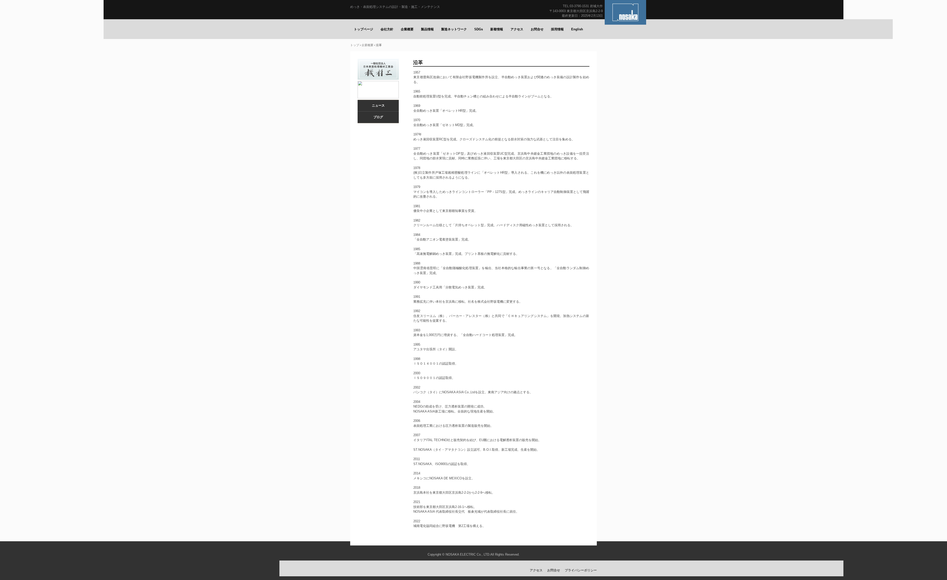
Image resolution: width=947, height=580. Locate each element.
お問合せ (537, 29)
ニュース (378, 105)
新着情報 (496, 29)
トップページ (363, 29)
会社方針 (387, 29)
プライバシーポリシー (581, 570)
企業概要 (407, 29)
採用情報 (557, 29)
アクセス (516, 29)
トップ (354, 45)
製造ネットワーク (454, 29)
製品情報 (427, 29)
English (577, 29)
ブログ (378, 117)
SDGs (478, 29)
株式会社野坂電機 (625, 12)
